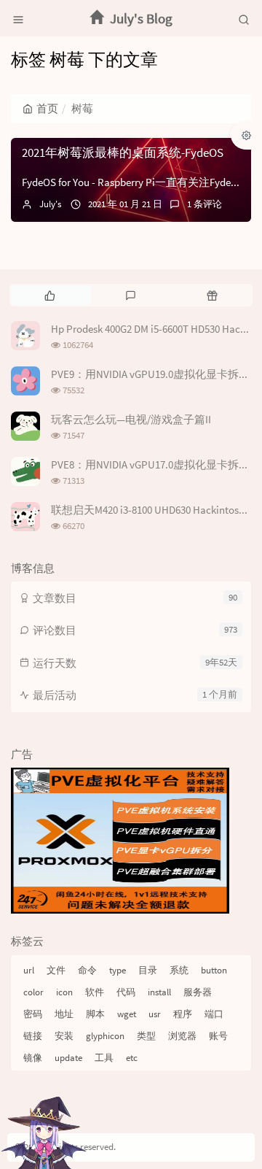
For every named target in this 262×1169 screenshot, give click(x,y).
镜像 (32, 1058)
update (68, 1058)
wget (126, 1014)
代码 (125, 992)
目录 (147, 970)
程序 (182, 1014)
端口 (214, 1014)
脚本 (95, 1014)
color (33, 992)
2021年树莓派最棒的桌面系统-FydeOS (122, 152)
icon (64, 992)
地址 (64, 1014)
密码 (32, 1014)
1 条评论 (204, 204)
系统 (179, 970)
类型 (146, 1036)
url (28, 970)
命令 (87, 970)
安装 (64, 1036)
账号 (218, 1036)
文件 (56, 970)
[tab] (49, 295)
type (117, 970)
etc (132, 1058)
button (214, 970)
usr (154, 1014)
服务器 (197, 992)
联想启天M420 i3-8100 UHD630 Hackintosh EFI (156, 510)
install (159, 992)
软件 (94, 992)
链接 (32, 1036)
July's (50, 204)
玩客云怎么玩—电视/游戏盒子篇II (131, 419)
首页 (47, 108)
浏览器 (182, 1036)
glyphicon (105, 1036)
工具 (104, 1058)
